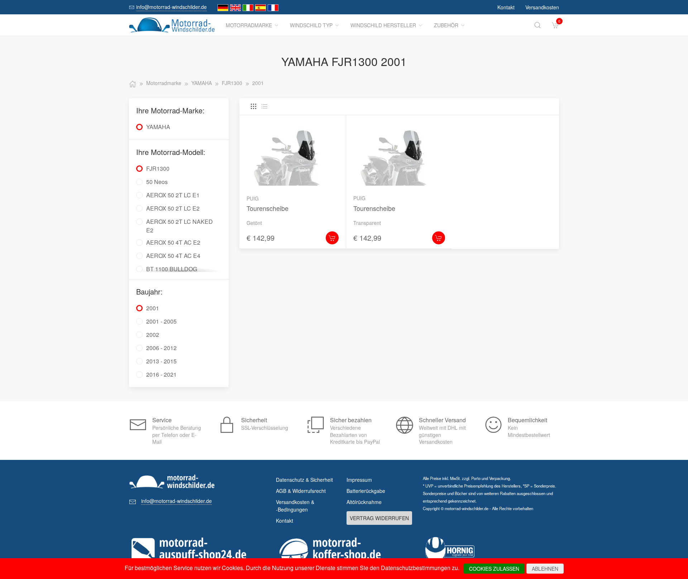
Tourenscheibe (267, 208)
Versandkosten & (295, 505)
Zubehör (446, 25)
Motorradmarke (249, 25)
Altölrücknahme (364, 501)
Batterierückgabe (366, 490)
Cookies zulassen (494, 568)
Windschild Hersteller (383, 25)
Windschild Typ (311, 25)
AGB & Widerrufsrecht (301, 490)
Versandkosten (542, 7)
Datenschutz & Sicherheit (304, 479)
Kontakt (506, 7)
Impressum (359, 479)
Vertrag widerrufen (379, 518)
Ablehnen (545, 568)
